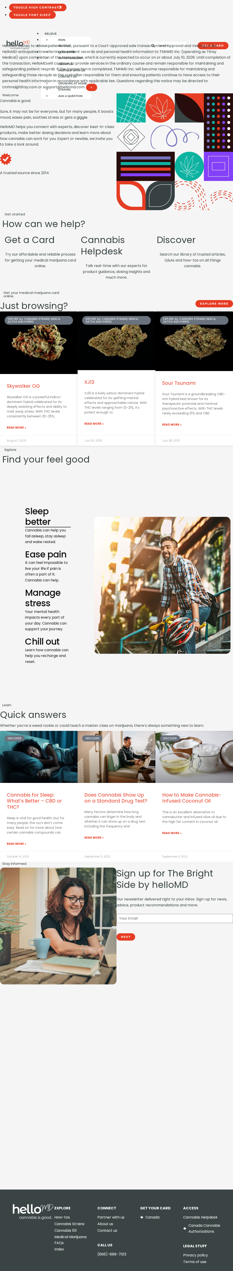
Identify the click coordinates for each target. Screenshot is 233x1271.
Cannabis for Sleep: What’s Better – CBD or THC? (34, 801)
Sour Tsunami (178, 383)
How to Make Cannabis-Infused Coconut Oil (191, 798)
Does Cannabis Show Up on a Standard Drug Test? (115, 798)
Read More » (16, 427)
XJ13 (89, 382)
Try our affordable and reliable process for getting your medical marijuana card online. (40, 260)
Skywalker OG (23, 386)
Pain (61, 40)
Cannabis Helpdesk (103, 245)
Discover (176, 239)
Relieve (51, 33)
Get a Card (30, 239)
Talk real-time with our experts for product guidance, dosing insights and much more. (116, 271)
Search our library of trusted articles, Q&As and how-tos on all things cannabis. (192, 260)
